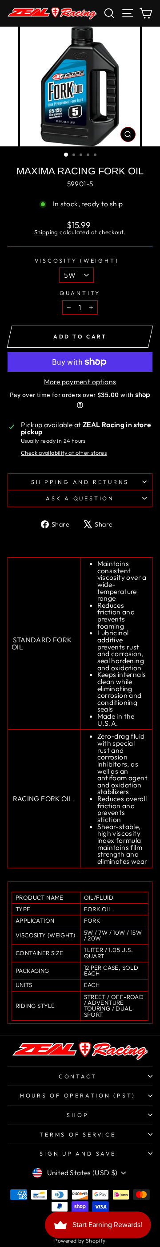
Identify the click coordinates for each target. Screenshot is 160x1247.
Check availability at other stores (64, 453)
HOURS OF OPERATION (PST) (78, 1095)
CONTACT (78, 1076)
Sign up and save (78, 1153)
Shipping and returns (80, 481)
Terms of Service (78, 1134)
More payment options (80, 382)
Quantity (80, 293)
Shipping (46, 232)
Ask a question (80, 498)
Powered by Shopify (79, 1240)
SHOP (77, 1114)
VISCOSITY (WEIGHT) (77, 261)
